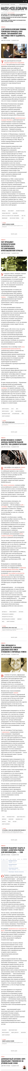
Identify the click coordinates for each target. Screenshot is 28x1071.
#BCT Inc (23, 215)
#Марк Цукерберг (15, 1032)
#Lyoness (4, 821)
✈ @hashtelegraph (23, 4)
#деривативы (19, 411)
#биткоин (21, 611)
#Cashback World (11, 816)
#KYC (17, 408)
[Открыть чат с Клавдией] (24, 1067)
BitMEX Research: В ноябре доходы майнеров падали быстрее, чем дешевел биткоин (13, 442)
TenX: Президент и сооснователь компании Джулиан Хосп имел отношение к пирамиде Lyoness (13, 648)
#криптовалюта (5, 408)
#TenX (3, 816)
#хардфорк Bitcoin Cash (7, 616)
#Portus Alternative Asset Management (10, 215)
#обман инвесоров (6, 213)
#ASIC (3, 621)
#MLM (9, 821)
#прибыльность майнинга (8, 614)
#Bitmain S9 (4, 611)
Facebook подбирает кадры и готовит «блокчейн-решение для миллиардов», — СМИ (13, 850)
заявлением (5, 732)
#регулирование (15, 413)
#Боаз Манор (11, 210)
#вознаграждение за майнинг (8, 619)
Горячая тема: (8, 12)
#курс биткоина (5, 4)
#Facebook (4, 1030)
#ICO (22, 218)
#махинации (4, 218)
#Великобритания (6, 413)
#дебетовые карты (21, 816)
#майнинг (20, 619)
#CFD (12, 411)
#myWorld (4, 819)
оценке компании (8, 485)
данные (15, 692)
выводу (3, 297)
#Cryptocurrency (6, 416)
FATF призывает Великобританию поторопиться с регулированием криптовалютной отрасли (12, 246)
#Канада (4, 210)
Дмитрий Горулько (5, 40)
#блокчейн (15, 213)
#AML (23, 413)
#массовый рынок (13, 1030)
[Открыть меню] (26, 1)
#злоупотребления (20, 210)
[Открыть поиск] (23, 1)
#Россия (13, 4)
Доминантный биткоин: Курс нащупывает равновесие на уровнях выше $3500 (13, 1061)
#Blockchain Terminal (14, 218)
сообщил (4, 388)
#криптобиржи (5, 411)
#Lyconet (15, 821)
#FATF (12, 408)
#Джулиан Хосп (19, 819)
